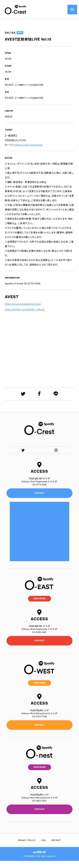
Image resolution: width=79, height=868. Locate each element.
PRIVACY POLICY (27, 840)
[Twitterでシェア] (23, 393)
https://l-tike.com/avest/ (29, 144)
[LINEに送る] (55, 393)
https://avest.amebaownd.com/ (23, 304)
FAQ (44, 840)
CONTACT (39, 640)
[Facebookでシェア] (39, 393)
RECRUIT (56, 840)
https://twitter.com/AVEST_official (24, 309)
